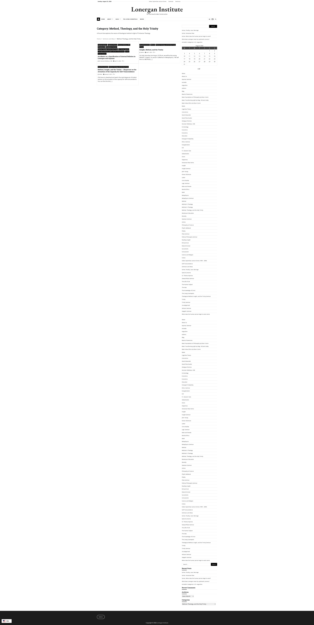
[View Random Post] (209, 19)
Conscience (185, 112)
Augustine (184, 85)
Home (103, 19)
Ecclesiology (185, 127)
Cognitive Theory (112, 44)
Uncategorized (186, 305)
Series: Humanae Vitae (188, 33)
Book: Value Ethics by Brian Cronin (191, 103)
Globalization (185, 153)
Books (142, 19)
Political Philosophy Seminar (189, 237)
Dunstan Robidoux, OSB (124, 44)
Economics (185, 130)
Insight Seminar (186, 168)
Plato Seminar (185, 234)
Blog (117, 19)
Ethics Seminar (186, 142)
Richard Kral (185, 243)
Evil (183, 147)
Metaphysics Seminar (111, 47)
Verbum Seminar (186, 308)
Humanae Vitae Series (188, 162)
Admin (101, 617)
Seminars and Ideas (187, 266)
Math (183, 192)
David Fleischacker (144, 44)
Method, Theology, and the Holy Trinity (107, 49)
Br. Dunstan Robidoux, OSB (105, 61)
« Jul (199, 69)
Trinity (127, 51)
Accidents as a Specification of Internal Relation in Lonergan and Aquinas (116, 57)
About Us (184, 76)
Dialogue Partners (187, 121)
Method (153, 44)
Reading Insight (186, 240)
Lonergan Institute (157, 9)
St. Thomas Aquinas (124, 49)
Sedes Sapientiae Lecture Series (157, 1)
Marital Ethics (185, 189)
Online (184, 222)
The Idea (184, 287)
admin (142, 52)
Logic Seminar (186, 183)
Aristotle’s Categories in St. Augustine (192, 42)
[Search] (215, 19)
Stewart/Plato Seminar (188, 278)
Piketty (183, 231)
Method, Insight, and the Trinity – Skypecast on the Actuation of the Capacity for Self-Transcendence (117, 71)
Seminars (177, 1)
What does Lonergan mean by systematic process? (195, 39)
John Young (185, 171)
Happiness (185, 159)
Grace (183, 156)
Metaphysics (101, 47)
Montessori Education (188, 213)
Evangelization (186, 145)
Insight (184, 165)
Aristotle (184, 82)
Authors (184, 88)
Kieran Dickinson (186, 174)
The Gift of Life (186, 281)
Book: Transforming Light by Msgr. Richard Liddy (195, 100)
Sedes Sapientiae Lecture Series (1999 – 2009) (194, 260)
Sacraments (185, 249)
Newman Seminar (187, 219)
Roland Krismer (186, 246)
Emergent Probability (187, 139)
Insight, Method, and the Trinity (151, 50)
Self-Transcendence (187, 263)
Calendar (170, 1)
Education (184, 136)
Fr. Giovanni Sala (186, 151)
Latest (183, 177)
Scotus (183, 258)
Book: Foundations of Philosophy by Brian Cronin (195, 97)
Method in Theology (187, 204)
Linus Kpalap (185, 180)
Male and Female (186, 186)
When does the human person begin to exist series (196, 314)
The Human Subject (187, 284)
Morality (184, 216)
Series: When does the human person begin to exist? (196, 36)
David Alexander (186, 115)
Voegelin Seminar (186, 311)
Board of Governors (187, 94)
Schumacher (185, 252)
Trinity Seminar (102, 53)
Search (213, 26)
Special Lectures (186, 272)
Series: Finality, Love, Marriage (190, 30)
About (109, 19)
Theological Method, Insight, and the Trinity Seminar (111, 51)
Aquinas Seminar (102, 44)
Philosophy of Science (188, 225)
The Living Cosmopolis (130, 19)
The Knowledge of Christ (188, 290)
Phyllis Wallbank (186, 228)
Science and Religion (187, 255)
